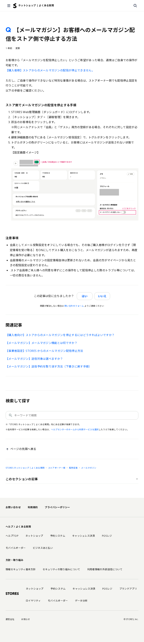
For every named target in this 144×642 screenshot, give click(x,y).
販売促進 (73, 467)
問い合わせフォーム (74, 305)
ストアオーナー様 (57, 467)
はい (84, 296)
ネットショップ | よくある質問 (36, 5)
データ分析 (81, 600)
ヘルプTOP (12, 535)
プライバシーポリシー (57, 507)
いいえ (102, 296)
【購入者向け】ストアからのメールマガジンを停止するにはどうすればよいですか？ (60, 335)
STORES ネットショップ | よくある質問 (25, 467)
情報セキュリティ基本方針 (21, 569)
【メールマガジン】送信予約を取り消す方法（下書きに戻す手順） (49, 366)
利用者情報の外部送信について (104, 569)
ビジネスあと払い (43, 548)
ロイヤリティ (33, 600)
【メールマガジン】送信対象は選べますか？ (34, 359)
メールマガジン (88, 467)
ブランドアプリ (128, 588)
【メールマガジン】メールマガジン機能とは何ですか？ (41, 343)
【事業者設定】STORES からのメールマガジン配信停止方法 (44, 351)
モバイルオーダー (16, 548)
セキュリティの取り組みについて (61, 569)
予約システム (57, 535)
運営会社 (10, 619)
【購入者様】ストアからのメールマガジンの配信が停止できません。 (50, 70)
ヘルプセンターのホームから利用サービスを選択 (75, 429)
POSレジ (107, 535)
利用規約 (33, 507)
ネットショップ (34, 535)
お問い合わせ (13, 507)
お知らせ (25, 619)
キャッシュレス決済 (83, 535)
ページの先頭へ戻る (23, 449)
